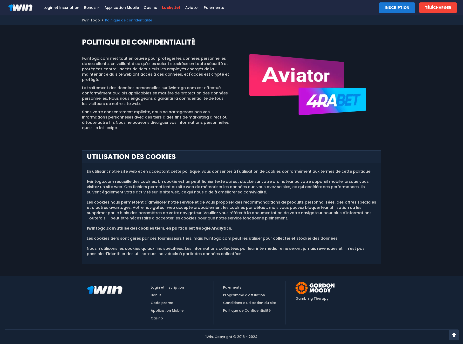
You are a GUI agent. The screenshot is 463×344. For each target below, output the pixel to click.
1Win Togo (91, 20)
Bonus (90, 7)
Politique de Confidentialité (247, 310)
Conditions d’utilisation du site (249, 302)
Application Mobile (121, 7)
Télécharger (438, 7)
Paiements (214, 7)
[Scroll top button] (454, 335)
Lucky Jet (171, 7)
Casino (150, 7)
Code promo (162, 302)
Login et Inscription (61, 7)
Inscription (397, 7)
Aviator (192, 7)
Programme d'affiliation (244, 295)
